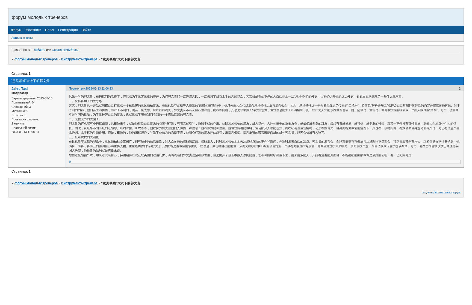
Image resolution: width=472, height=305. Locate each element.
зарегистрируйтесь (65, 49)
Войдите (39, 49)
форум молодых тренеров (36, 59)
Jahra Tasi (19, 89)
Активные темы (22, 37)
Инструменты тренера (79, 59)
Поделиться (77, 88)
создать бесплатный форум (441, 192)
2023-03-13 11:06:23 (99, 88)
